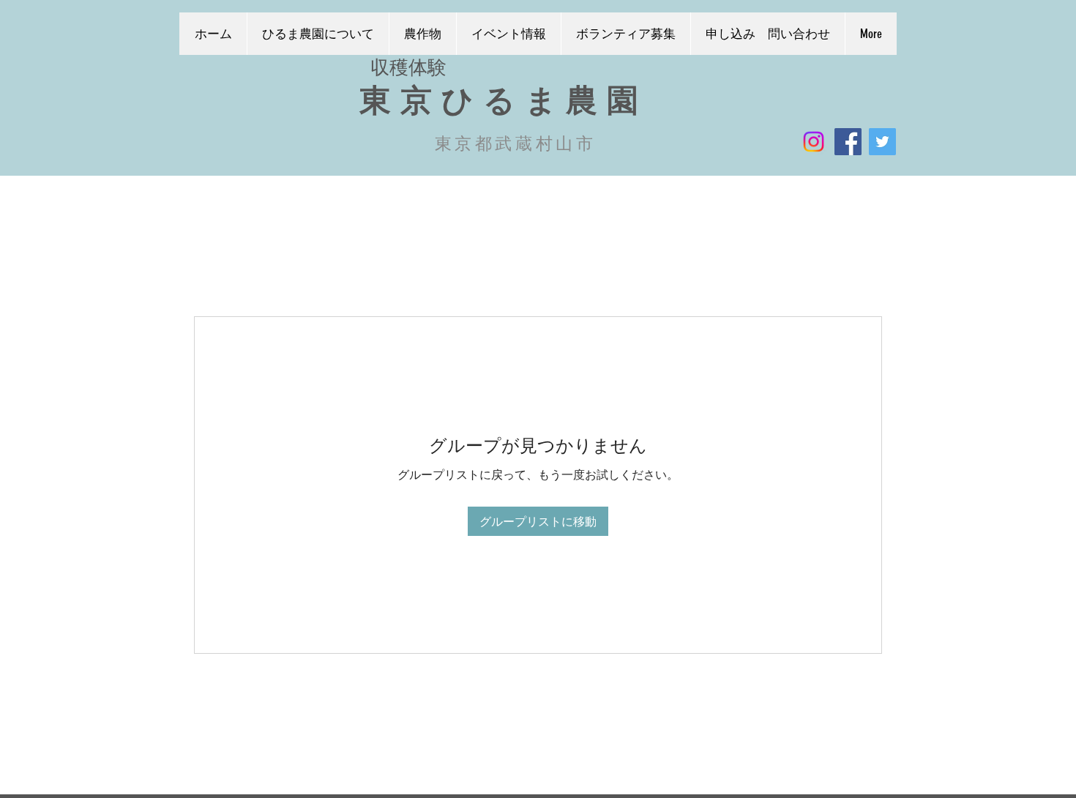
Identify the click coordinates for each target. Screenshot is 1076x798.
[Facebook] (848, 141)
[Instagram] (813, 141)
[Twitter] (882, 141)
